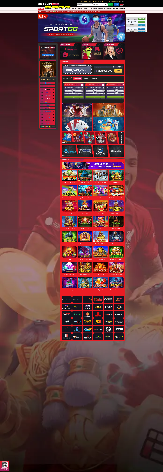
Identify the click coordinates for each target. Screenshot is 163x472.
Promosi (122, 8)
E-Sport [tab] (94, 78)
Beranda (41, 8)
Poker (80, 8)
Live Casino (93, 8)
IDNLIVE (67, 8)
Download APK (87, 1)
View (118, 69)
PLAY (74, 97)
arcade (73, 8)
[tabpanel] (94, 91)
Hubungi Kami (107, 1)
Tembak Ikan (108, 8)
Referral (116, 8)
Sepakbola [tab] (77, 78)
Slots (61, 8)
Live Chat (96, 1)
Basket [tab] (86, 78)
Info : (40, 11)
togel (86, 8)
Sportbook (48, 8)
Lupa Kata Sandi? (117, 1)
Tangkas (100, 8)
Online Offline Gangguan (48, 126)
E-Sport (55, 8)
